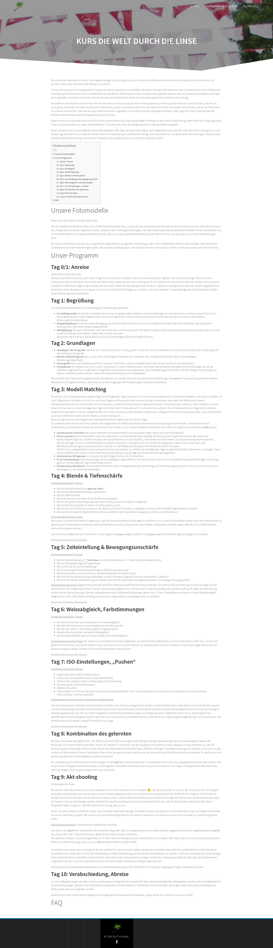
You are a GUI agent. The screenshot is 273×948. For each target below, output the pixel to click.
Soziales (250, 6)
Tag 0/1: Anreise (66, 161)
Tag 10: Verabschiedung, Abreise (74, 196)
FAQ (56, 200)
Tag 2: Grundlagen (67, 168)
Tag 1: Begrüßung (67, 165)
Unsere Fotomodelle (65, 154)
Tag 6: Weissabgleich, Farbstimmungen (76, 182)
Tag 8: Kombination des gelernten (74, 189)
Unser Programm (63, 157)
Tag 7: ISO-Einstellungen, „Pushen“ (74, 186)
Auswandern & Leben (221, 6)
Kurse (195, 6)
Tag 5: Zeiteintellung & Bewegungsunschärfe (79, 179)
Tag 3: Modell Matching (69, 172)
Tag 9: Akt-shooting (69, 193)
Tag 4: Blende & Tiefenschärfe (72, 175)
